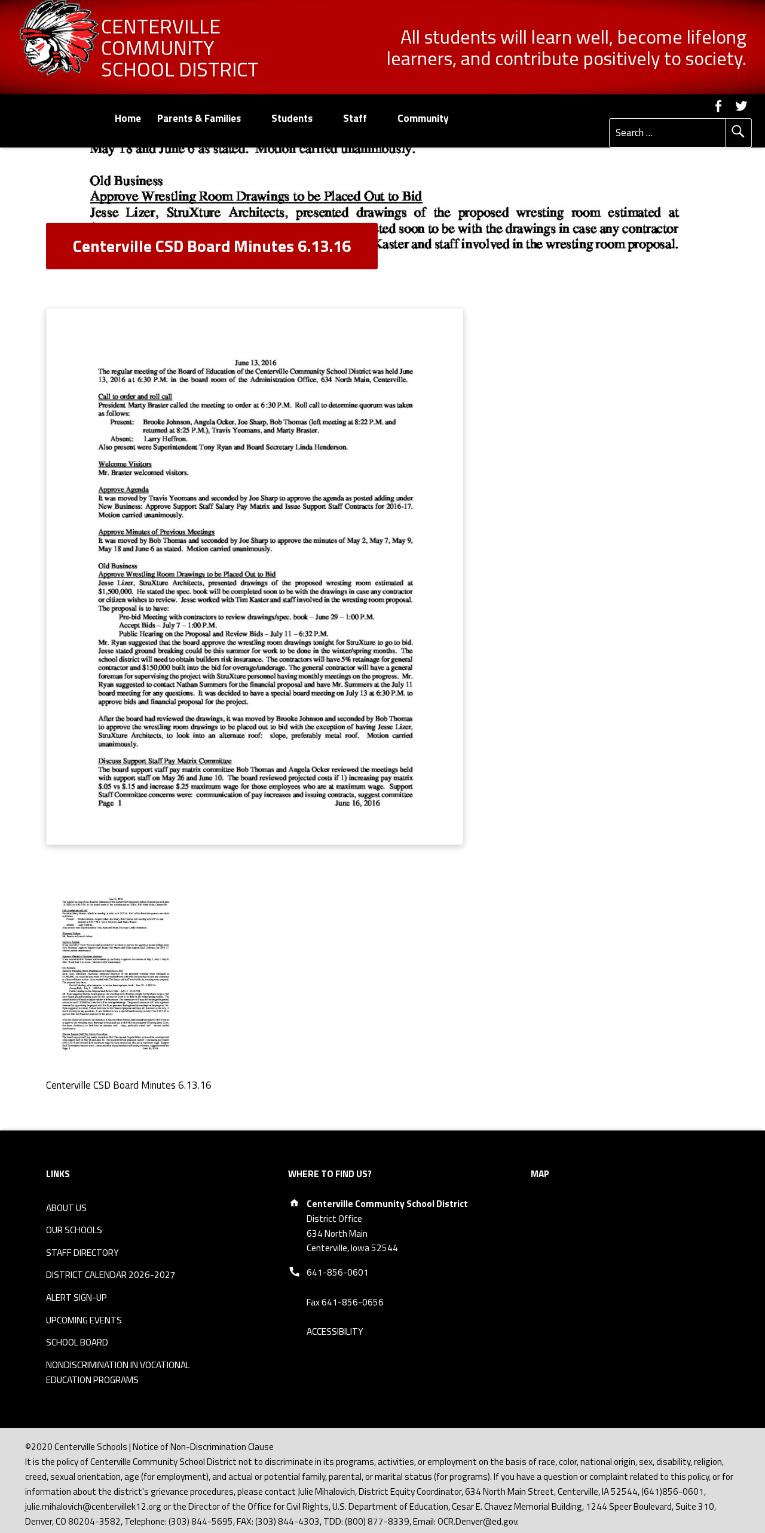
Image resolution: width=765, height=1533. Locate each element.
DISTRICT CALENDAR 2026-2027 (111, 1275)
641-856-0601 (338, 1272)
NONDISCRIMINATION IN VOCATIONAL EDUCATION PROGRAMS (118, 1372)
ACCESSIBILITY (335, 1331)
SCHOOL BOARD (77, 1342)
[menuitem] (127, 118)
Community (423, 118)
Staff (355, 118)
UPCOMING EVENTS (84, 1320)
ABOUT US (66, 1208)
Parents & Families (199, 118)
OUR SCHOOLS (74, 1230)
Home (128, 118)
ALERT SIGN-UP (76, 1297)
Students (292, 118)
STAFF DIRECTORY (82, 1252)
